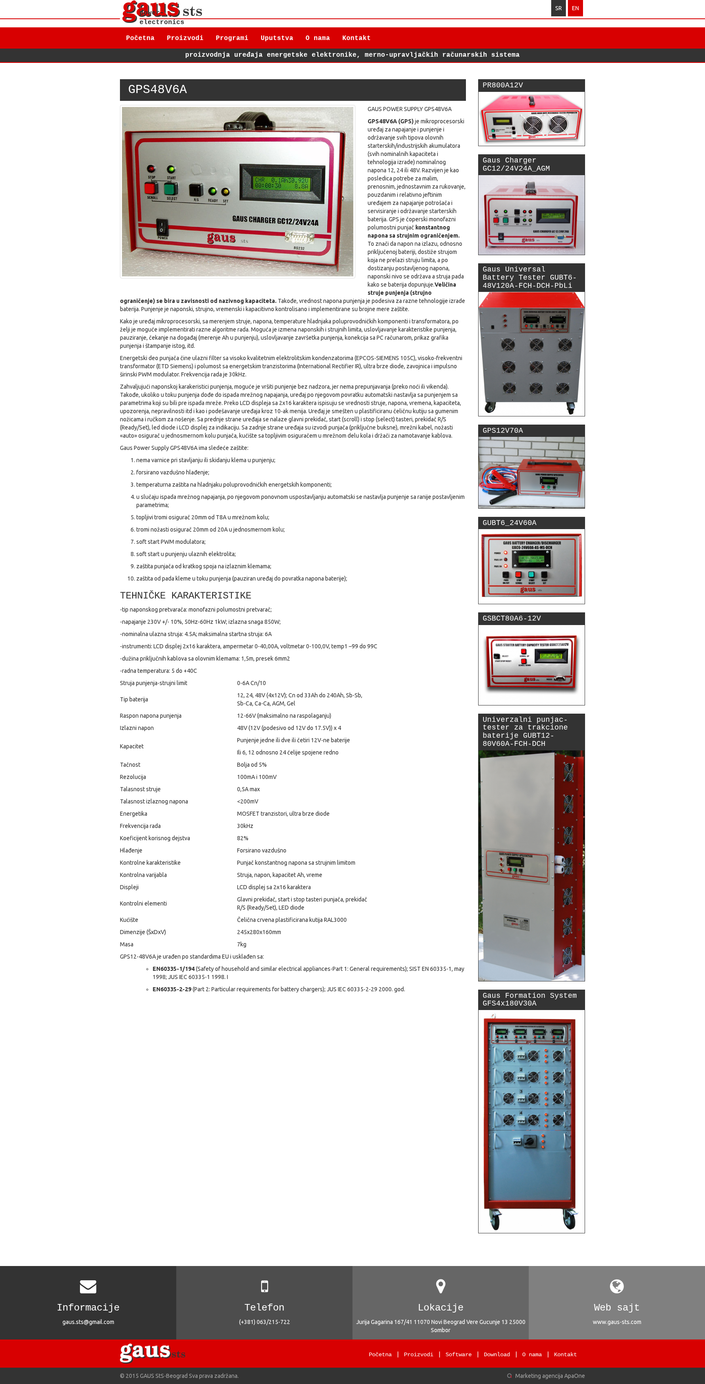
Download (497, 1354)
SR (558, 8)
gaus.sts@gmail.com (88, 1322)
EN (575, 8)
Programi (232, 38)
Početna (140, 38)
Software (459, 1354)
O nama (318, 38)
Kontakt (356, 38)
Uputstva (277, 38)
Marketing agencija (539, 1376)
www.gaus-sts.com (617, 1322)
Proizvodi (185, 38)
